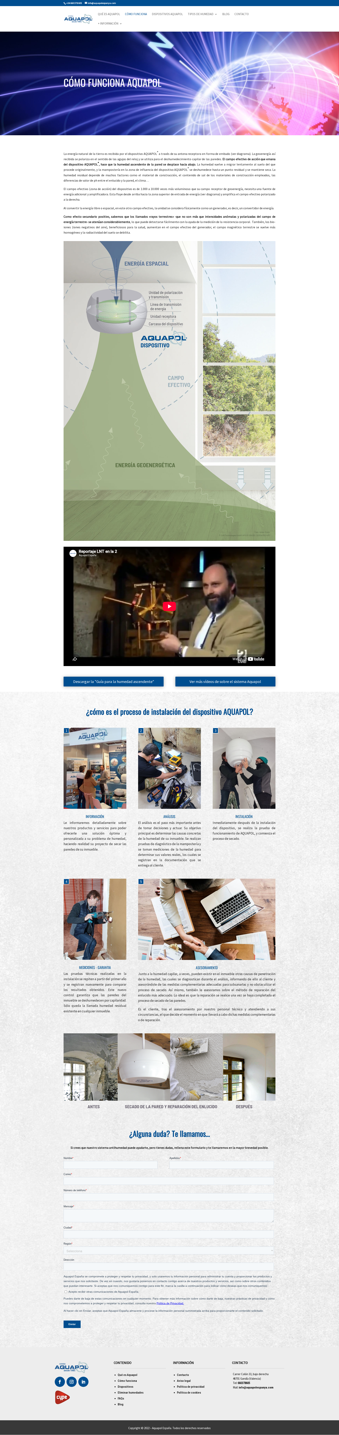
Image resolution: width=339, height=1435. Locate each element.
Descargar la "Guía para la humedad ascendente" (113, 681)
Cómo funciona (136, 14)
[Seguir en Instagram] (72, 1382)
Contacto (241, 14)
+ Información (108, 23)
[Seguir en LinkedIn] (83, 1382)
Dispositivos (125, 1386)
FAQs (121, 1398)
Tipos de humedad (200, 14)
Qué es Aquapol (109, 14)
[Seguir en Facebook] (60, 1382)
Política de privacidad (190, 1386)
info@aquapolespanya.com (256, 1387)
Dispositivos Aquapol (167, 14)
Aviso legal (184, 1381)
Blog (226, 14)
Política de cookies (189, 1392)
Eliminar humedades (130, 1392)
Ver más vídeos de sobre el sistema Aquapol (225, 681)
